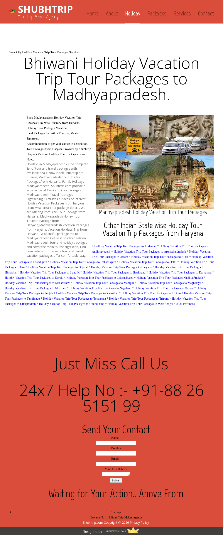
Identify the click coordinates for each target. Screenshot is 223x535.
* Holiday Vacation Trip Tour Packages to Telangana (73, 298)
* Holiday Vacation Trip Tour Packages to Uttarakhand (70, 304)
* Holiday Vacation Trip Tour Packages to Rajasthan (86, 293)
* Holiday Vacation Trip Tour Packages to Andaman (124, 246)
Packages (156, 13)
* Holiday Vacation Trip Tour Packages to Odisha (162, 288)
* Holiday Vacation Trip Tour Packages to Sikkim (150, 293)
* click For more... (185, 304)
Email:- (116, 458)
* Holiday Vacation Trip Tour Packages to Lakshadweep (98, 277)
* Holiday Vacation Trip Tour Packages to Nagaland (99, 288)
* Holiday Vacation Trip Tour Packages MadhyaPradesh (168, 277)
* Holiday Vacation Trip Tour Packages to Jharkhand (112, 272)
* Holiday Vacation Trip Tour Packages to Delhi (146, 262)
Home (93, 13)
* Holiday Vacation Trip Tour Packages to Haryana (120, 267)
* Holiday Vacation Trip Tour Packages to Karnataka (178, 272)
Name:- (115, 437)
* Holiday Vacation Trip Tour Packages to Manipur (102, 283)
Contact (206, 13)
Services (182, 13)
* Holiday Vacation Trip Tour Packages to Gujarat (57, 267)
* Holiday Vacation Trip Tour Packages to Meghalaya (168, 283)
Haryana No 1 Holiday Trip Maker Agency (116, 517)
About (112, 13)
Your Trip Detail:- (116, 469)
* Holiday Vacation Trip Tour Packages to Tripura (138, 298)
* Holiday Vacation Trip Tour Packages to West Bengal (139, 304)
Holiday (132, 13)
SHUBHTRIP (45, 9)
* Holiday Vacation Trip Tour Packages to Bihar (158, 257)
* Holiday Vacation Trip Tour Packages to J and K (48, 272)
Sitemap (116, 512)
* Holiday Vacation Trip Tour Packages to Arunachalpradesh (148, 251)
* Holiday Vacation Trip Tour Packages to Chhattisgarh (82, 262)
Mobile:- (116, 448)
